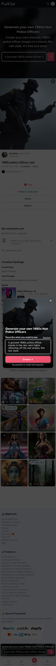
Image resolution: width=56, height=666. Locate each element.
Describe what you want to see (21, 337)
